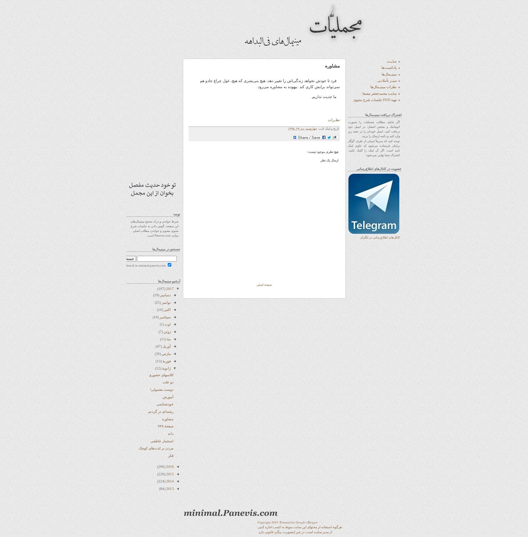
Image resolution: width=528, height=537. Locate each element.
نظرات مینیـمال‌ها (383, 87)
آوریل (166, 346)
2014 (169, 481)
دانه (171, 434)
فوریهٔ (166, 361)
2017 (169, 289)
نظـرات (334, 120)
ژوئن (167, 332)
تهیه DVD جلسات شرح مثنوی (375, 100)
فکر (171, 456)
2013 (169, 489)
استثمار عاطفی (162, 441)
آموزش (168, 397)
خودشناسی (165, 404)
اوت (167, 324)
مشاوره (168, 419)
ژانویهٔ (166, 368)
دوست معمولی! (162, 389)
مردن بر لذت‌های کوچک (156, 448)
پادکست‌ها (389, 68)
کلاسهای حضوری (161, 375)
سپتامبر (165, 317)
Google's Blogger (307, 522)
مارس (166, 354)
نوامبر (166, 302)
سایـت (392, 61)
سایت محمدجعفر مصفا (379, 93)
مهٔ (168, 339)
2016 (169, 467)
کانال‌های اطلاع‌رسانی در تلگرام (380, 237)
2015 (169, 474)
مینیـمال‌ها (389, 74)
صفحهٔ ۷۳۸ (166, 426)
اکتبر (167, 310)
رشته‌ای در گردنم (161, 411)
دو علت (168, 382)
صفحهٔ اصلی (264, 284)
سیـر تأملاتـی (387, 80)
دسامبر (165, 295)
